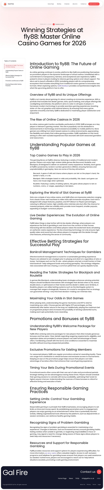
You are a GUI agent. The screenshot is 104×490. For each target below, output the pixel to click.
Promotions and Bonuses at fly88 (14, 80)
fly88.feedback (63, 86)
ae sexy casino (50, 453)
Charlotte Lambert (59, 24)
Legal (99, 484)
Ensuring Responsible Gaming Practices (13, 84)
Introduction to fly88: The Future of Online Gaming (14, 66)
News (71, 478)
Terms (94, 484)
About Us (82, 484)
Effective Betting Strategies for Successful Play (14, 76)
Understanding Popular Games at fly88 (14, 71)
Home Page (62, 478)
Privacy (89, 484)
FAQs (77, 478)
